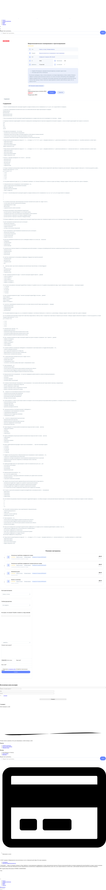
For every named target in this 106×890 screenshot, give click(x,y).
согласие (5, 695)
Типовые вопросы (51, 49)
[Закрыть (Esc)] (4, 888)
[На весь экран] (1, 888)
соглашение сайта (12, 669)
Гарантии (61, 92)
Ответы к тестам (42, 49)
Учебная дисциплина (6, 601)
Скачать (52, 92)
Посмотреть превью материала (37, 85)
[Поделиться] (2, 888)
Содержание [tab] (7, 98)
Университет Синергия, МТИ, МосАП (47, 57)
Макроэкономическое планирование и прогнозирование (51, 53)
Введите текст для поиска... (6, 30)
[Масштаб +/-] (0, 888)
